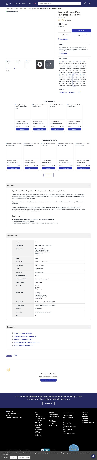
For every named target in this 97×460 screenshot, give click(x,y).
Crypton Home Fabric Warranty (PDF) (23, 345)
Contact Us (38, 420)
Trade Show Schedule (38, 425)
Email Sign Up (48, 403)
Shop (23, 3)
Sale (35, 3)
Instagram (85, 418)
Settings (5, 457)
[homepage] (13, 3)
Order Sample (83, 35)
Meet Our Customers (38, 428)
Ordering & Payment (68, 423)
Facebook (85, 414)
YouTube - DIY (86, 420)
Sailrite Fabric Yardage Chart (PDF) (23, 339)
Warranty (65, 424)
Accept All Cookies (24, 457)
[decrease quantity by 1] (59, 31)
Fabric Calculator (64, 39)
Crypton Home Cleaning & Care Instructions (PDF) (26, 342)
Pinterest (85, 416)
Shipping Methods (67, 429)
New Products (39, 416)
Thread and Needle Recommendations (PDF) (25, 336)
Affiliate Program (37, 432)
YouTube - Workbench (88, 422)
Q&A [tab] (15, 355)
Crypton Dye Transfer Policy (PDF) (23, 333)
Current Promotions (38, 435)
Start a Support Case (54, 416)
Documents (72, 92)
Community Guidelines (69, 433)
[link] (60, 67)
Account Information (68, 421)
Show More (47, 175)
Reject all (13, 457)
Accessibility (53, 425)
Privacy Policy (18, 450)
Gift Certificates (40, 418)
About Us (37, 422)
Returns (65, 431)
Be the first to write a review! (48, 380)
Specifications (63, 92)
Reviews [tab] (9, 355)
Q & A (79, 92)
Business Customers (52, 421)
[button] (10, 64)
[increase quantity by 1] (69, 31)
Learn (29, 3)
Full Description (63, 53)
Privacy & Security (67, 415)
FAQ (64, 419)
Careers (51, 423)
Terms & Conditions (68, 417)
